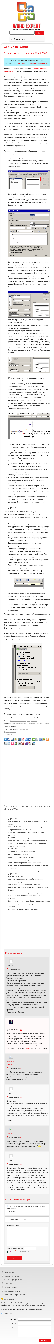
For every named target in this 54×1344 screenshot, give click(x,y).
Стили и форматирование (18, 721)
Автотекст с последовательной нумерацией (25, 879)
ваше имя (13, 1319)
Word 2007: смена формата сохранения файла (27, 841)
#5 (20, 1137)
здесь (28, 1048)
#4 (21, 1097)
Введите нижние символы (15, 1248)
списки (42, 723)
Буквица (11, 890)
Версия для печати (10, 732)
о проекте (8, 1283)
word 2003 (11, 723)
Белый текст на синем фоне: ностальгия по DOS (28, 887)
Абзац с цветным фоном (18, 854)
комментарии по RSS (21, 729)
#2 (21, 1030)
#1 (20, 969)
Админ (10, 1026)
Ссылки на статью (10, 734)
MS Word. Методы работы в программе (31, 63)
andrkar (10, 1133)
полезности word (11, 1276)
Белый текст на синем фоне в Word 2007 (24, 885)
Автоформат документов (18, 882)
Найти (39, 33)
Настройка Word (32, 721)
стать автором (10, 1287)
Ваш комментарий (13, 1225)
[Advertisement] (27, 773)
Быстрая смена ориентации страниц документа (27, 893)
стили (47, 723)
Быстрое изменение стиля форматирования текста (29, 901)
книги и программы (13, 1280)
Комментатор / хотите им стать (20, 1219)
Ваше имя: (11, 1211)
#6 (21, 1164)
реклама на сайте (12, 1291)
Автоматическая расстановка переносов (24, 863)
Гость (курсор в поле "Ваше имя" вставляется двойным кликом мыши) (26, 1209)
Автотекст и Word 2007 (17, 876)
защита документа (22, 723)
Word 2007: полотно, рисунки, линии (23, 838)
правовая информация (14, 1295)
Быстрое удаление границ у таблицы (23, 909)
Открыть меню (19, 39)
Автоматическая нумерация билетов (23, 860)
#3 (20, 1068)
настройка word (34, 723)
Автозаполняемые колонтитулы (21, 857)
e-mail (14, 1323)
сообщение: (12, 1327)
